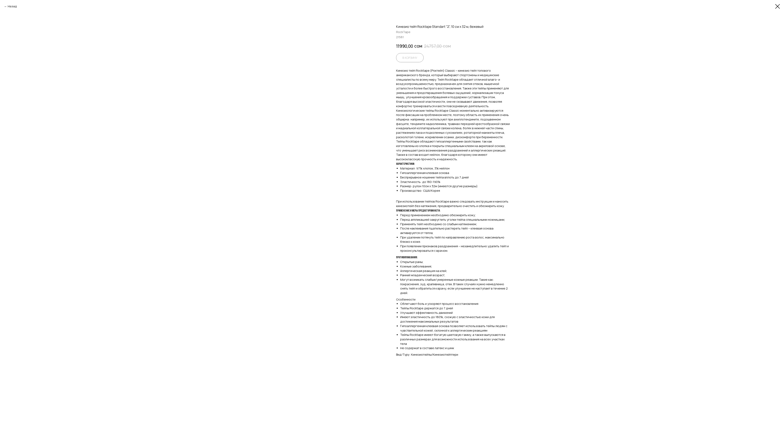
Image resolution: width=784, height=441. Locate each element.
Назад (12, 6)
